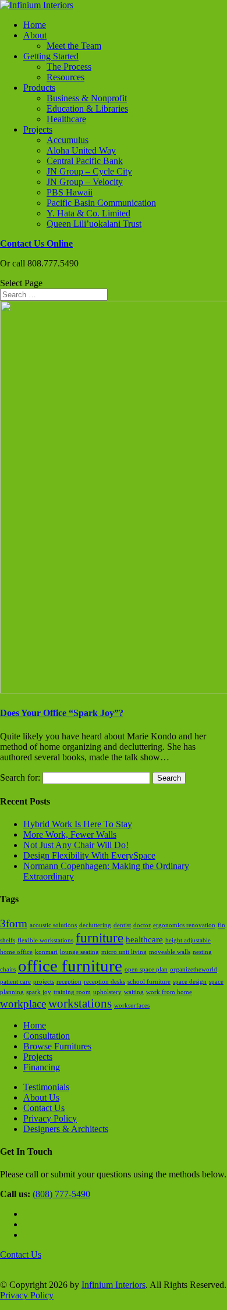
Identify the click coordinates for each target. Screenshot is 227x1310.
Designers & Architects (65, 1129)
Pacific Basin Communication (101, 203)
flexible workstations (45, 940)
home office (16, 952)
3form (13, 923)
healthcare (144, 939)
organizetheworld (193, 969)
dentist (122, 925)
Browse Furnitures (57, 1046)
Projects (37, 129)
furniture (99, 937)
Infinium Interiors (113, 1285)
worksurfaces (132, 1005)
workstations (80, 1003)
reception (68, 981)
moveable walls (169, 952)
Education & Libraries (87, 108)
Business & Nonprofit (87, 98)
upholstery (107, 992)
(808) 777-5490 (61, 1194)
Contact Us (44, 1108)
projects (43, 981)
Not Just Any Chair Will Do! (76, 845)
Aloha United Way (81, 150)
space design (190, 981)
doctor (142, 925)
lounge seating (79, 952)
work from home (169, 992)
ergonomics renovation (184, 925)
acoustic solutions (53, 925)
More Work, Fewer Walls (69, 834)
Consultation (46, 1036)
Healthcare (66, 119)
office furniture (70, 965)
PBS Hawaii (70, 192)
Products (39, 87)
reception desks (104, 981)
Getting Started (51, 56)
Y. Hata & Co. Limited (88, 213)
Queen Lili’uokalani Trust (94, 224)
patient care (15, 981)
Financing (41, 1067)
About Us (41, 1097)
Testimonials (46, 1087)
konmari (46, 952)
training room (72, 992)
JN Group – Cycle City (89, 171)
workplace (23, 1004)
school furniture (149, 981)
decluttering (95, 925)
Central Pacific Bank (85, 161)
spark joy (38, 992)
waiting (134, 992)
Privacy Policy (50, 1118)
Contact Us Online (36, 243)
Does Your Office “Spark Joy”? (61, 713)
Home (34, 25)
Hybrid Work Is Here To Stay (77, 824)
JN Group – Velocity (85, 182)
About (35, 35)
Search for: (20, 777)
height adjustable (188, 940)
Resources (65, 77)
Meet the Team (74, 46)
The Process (69, 67)
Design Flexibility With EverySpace (89, 855)
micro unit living (124, 952)
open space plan (146, 969)
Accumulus (67, 140)
